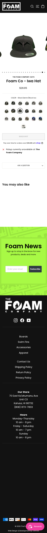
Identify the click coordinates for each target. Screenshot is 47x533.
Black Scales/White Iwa (27, 103)
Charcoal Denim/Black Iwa (20, 118)
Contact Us (23, 361)
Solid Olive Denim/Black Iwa (27, 118)
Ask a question (23, 165)
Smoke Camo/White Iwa (6, 110)
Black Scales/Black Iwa (20, 103)
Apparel (23, 352)
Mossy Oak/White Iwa (40, 103)
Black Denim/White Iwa (27, 110)
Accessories (23, 347)
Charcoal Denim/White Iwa (13, 118)
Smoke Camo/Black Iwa (13, 110)
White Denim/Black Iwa (23, 126)
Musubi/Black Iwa (40, 118)
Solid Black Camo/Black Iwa (13, 103)
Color (23, 98)
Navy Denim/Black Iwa (40, 110)
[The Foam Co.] (23, 305)
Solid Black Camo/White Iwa (6, 103)
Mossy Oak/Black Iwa (33, 103)
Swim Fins (23, 342)
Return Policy (23, 372)
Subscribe (35, 269)
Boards (23, 336)
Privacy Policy (23, 377)
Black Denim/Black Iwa (20, 110)
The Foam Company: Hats (23, 77)
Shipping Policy (23, 367)
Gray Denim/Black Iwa (6, 118)
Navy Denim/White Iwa (33, 110)
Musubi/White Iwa (33, 118)
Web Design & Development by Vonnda (23, 531)
